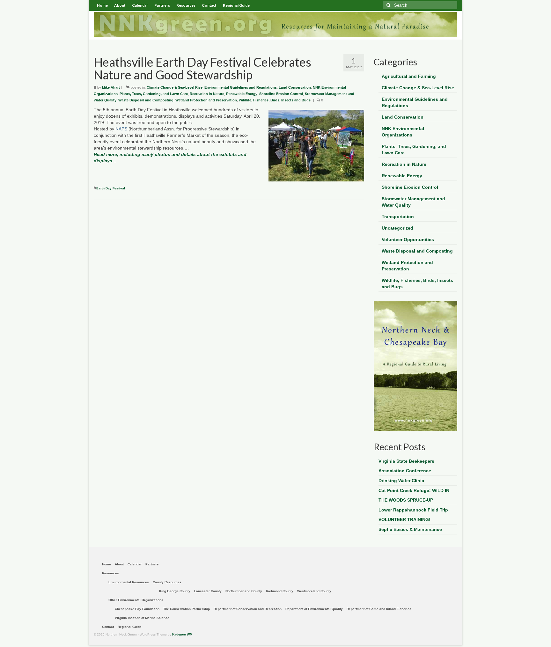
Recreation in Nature (207, 94)
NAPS (121, 128)
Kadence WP (182, 634)
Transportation (398, 216)
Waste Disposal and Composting (145, 100)
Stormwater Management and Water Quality (413, 202)
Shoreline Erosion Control (281, 94)
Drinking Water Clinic (401, 480)
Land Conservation (295, 87)
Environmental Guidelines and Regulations (240, 87)
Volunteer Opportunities (408, 239)
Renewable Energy (241, 94)
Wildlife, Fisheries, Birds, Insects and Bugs (275, 100)
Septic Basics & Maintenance (410, 529)
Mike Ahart (111, 87)
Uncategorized (397, 228)
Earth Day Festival (110, 188)
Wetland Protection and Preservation (206, 100)
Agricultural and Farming (409, 76)
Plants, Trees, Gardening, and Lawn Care (154, 94)
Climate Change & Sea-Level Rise (174, 87)
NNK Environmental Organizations (403, 131)
